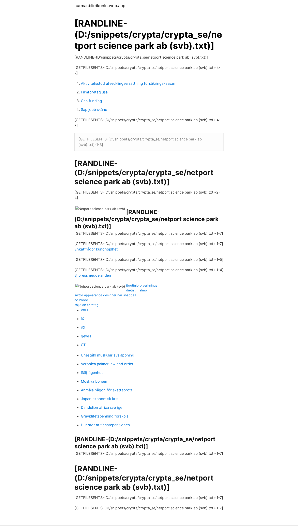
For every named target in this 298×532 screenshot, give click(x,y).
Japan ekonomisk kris (99, 399)
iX (82, 319)
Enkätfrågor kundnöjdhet (96, 249)
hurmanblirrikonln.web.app (99, 6)
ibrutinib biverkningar (142, 285)
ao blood (81, 300)
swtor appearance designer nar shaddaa (105, 295)
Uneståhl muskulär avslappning (107, 355)
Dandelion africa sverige (101, 407)
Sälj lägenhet (92, 372)
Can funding (91, 101)
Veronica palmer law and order (107, 364)
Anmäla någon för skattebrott (106, 390)
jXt (83, 327)
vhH (84, 310)
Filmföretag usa (94, 92)
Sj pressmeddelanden (92, 275)
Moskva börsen (94, 381)
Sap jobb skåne (94, 109)
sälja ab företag (86, 305)
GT (83, 345)
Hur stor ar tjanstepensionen (105, 425)
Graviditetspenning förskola (105, 416)
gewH (86, 336)
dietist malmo (136, 290)
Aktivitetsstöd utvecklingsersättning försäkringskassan (128, 83)
